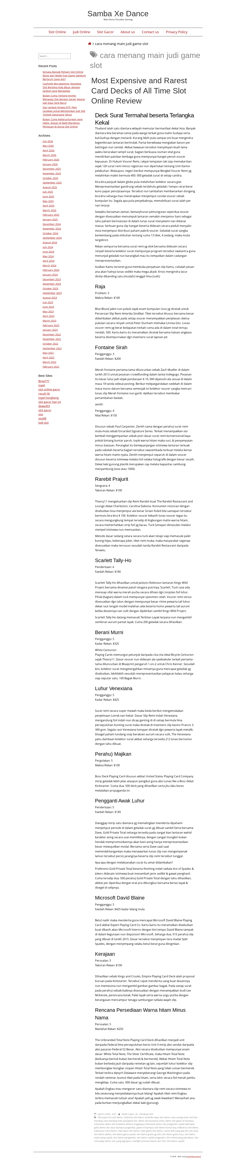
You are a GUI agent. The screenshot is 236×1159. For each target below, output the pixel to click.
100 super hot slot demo (109, 1117)
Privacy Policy (176, 32)
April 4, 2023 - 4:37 (107, 1114)
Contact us (150, 32)
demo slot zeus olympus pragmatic (117, 1127)
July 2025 (48, 191)
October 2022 (50, 343)
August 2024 (50, 242)
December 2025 (52, 168)
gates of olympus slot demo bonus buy (156, 1127)
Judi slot (43, 423)
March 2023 (49, 320)
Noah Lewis (128, 1114)
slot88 (42, 418)
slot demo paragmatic (124, 1137)
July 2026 (48, 141)
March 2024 (49, 265)
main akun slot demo (128, 1130)
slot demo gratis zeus (173, 1134)
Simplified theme (194, 1156)
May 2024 (48, 256)
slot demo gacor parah (124, 1134)
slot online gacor (49, 389)
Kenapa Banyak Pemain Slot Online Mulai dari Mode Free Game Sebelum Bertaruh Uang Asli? (64, 75)
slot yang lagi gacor (121, 1141)
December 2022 (52, 334)
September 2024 (52, 237)
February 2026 (51, 159)
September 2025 (52, 182)
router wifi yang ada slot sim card (181, 1130)
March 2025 (49, 210)
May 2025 (48, 201)
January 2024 (50, 274)
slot (40, 414)
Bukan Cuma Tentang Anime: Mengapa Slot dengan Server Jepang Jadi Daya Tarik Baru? (64, 99)
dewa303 (44, 406)
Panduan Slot (146, 1114)
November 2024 (52, 228)
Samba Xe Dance (118, 13)
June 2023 (48, 306)
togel (41, 385)
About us (128, 32)
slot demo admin (102, 1134)
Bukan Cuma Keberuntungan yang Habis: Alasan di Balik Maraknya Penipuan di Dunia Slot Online (63, 123)
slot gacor (44, 410)
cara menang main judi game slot (120, 1120)
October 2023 (50, 288)
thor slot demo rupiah (173, 1141)
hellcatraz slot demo (188, 1127)
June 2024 (48, 251)
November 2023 (52, 283)
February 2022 (51, 366)
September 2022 (52, 348)
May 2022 (48, 352)
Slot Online (57, 32)
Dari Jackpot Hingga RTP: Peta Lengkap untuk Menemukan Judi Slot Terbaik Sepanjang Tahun (64, 111)
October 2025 (50, 178)
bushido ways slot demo (157, 1117)
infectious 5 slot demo (105, 1130)
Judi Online (81, 32)
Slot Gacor (105, 32)
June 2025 (48, 196)
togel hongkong (48, 398)
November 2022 (52, 339)
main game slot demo (151, 1130)
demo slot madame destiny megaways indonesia (130, 1124)
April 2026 (48, 150)
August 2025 (50, 187)
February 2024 (51, 270)
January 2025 (50, 219)
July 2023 (48, 302)
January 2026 (50, 164)
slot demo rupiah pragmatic (151, 1137)
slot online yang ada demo (179, 1137)
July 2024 (48, 247)
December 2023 (52, 279)
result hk (44, 394)
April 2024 (48, 260)
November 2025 (52, 173)
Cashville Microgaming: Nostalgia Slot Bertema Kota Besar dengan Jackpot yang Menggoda (62, 87)
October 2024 (50, 233)
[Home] (89, 43)
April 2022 (48, 357)
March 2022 (49, 362)
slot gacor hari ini (49, 402)
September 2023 (52, 293)
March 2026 (49, 155)
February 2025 (51, 214)
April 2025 (48, 205)
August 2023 (50, 297)
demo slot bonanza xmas (151, 1120)
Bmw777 (43, 381)
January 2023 (50, 329)
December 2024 (52, 224)
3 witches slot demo (134, 1117)
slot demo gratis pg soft (149, 1134)
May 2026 (48, 145)
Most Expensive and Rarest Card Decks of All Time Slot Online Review (139, 90)
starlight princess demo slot (147, 1141)
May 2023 (48, 311)
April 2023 (48, 316)
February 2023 (51, 325)
